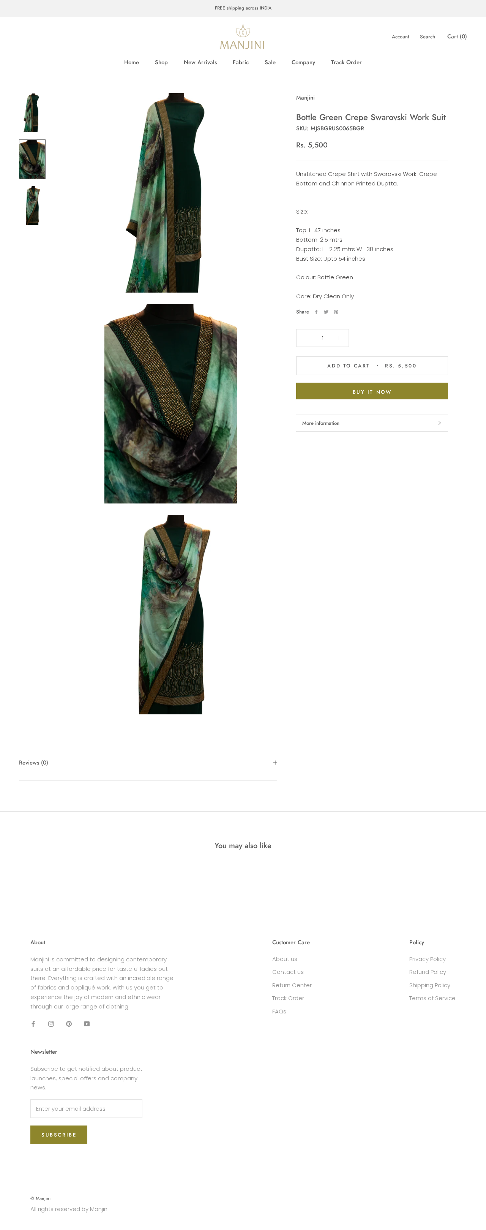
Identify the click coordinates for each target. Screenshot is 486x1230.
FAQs (279, 1011)
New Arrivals (200, 62)
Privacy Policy (427, 959)
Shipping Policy (429, 985)
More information (320, 423)
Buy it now (372, 392)
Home (131, 62)
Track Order (346, 62)
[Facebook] (316, 312)
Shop (161, 62)
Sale (270, 62)
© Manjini (40, 1198)
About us (284, 959)
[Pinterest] (336, 312)
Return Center (292, 985)
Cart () (457, 36)
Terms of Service (432, 998)
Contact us (288, 972)
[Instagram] (51, 1023)
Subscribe (58, 1134)
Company (303, 62)
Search (427, 36)
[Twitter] (326, 312)
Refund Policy (427, 972)
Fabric (241, 62)
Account (400, 36)
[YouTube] (87, 1023)
